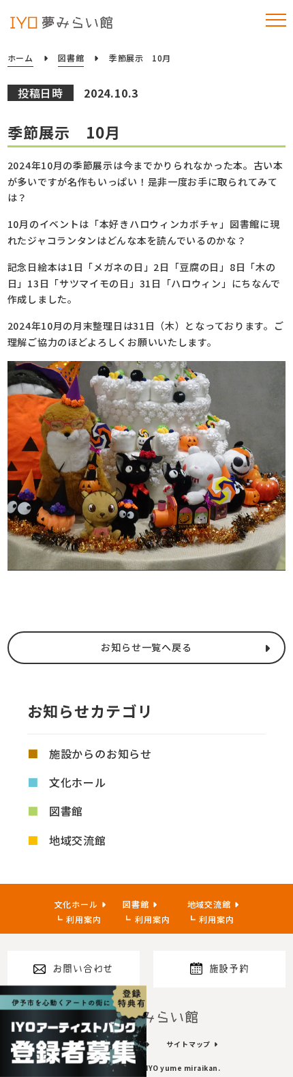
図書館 (66, 811)
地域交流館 (77, 840)
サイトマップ (188, 1044)
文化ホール (77, 782)
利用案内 (83, 919)
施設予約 (229, 968)
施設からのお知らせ (100, 753)
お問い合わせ (82, 968)
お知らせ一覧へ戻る (146, 647)
